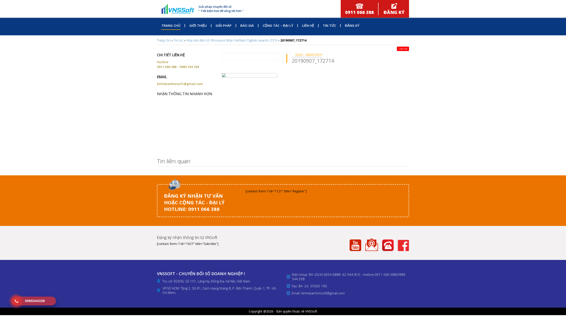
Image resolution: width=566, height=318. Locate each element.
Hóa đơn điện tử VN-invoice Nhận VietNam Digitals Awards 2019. (231, 40)
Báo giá (247, 25)
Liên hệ (308, 25)
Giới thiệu (198, 25)
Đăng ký (352, 25)
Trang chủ (170, 25)
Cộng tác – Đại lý (278, 25)
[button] (404, 161)
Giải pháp (223, 25)
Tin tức (329, 25)
